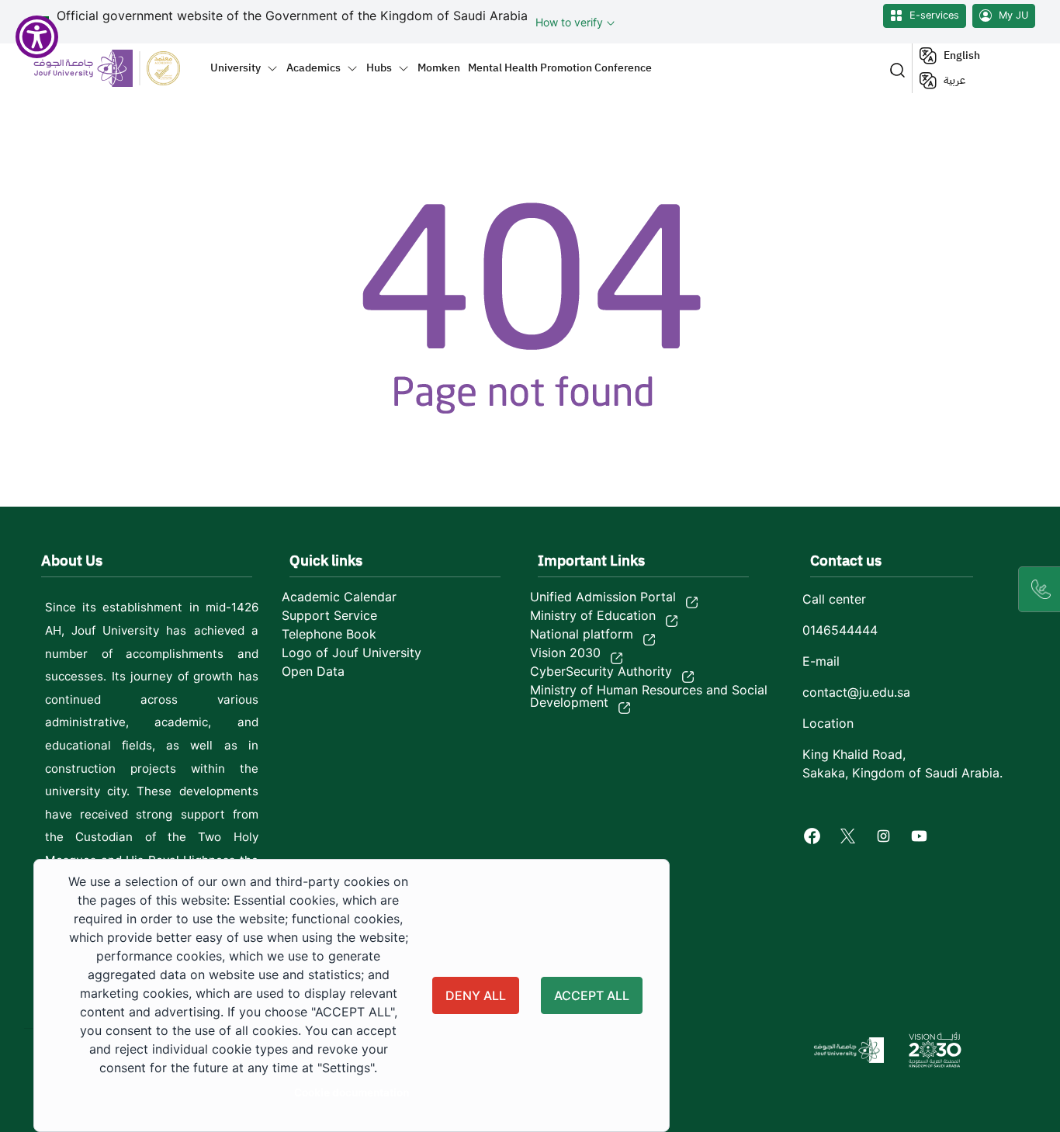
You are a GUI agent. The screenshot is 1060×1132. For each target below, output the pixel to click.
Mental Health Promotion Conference (560, 67)
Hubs (379, 67)
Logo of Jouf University (351, 652)
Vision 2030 (565, 652)
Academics (313, 67)
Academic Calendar (339, 596)
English (962, 55)
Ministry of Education (593, 615)
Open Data (313, 671)
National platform (581, 634)
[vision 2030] (935, 1050)
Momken (438, 67)
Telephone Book (329, 634)
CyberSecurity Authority (601, 671)
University (235, 67)
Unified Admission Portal (603, 596)
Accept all (591, 995)
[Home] (116, 68)
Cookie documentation (351, 1092)
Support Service (329, 615)
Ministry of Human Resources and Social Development (648, 696)
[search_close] (894, 68)
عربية (954, 80)
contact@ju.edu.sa (856, 692)
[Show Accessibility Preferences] (37, 37)
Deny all (475, 995)
